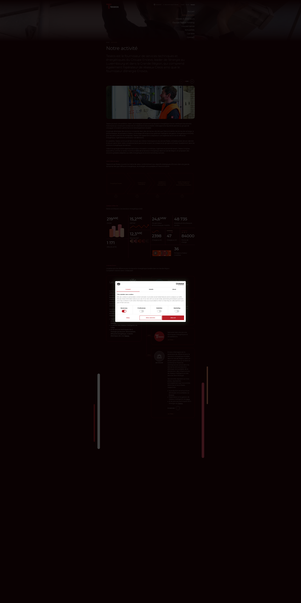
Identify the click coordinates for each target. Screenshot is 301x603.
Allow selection (150, 317)
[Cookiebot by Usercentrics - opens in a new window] (177, 284)
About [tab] (174, 289)
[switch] (141, 311)
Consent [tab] (128, 289)
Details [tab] (151, 289)
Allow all (173, 317)
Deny (128, 317)
